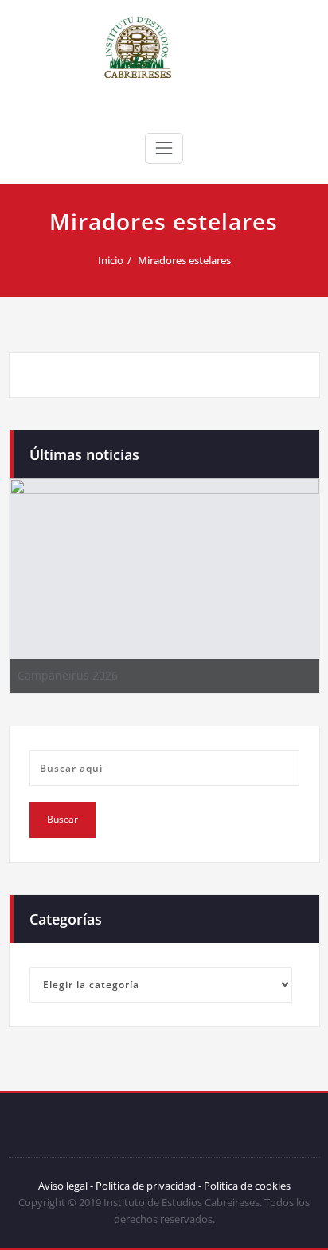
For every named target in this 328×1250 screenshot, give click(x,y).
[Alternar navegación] (164, 148)
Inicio (110, 260)
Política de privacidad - (148, 1185)
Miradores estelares (184, 260)
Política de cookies (246, 1185)
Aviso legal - (65, 1185)
